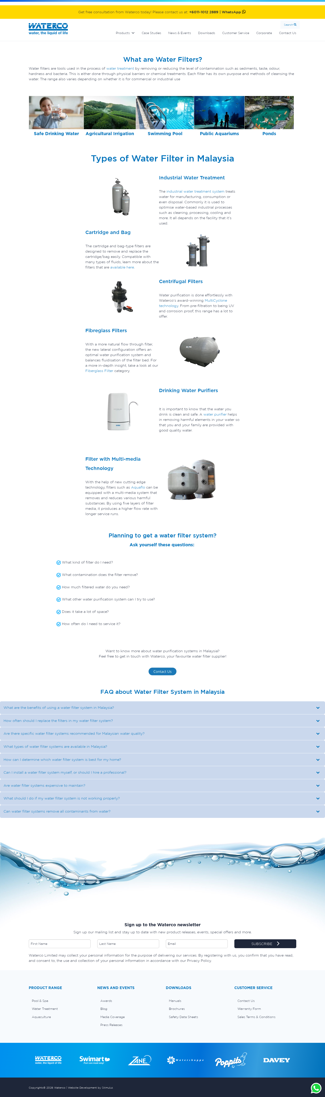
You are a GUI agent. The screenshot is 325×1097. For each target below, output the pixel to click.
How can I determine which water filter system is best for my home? (62, 759)
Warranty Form (249, 1009)
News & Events (179, 33)
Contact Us (287, 33)
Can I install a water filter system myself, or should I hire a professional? (65, 772)
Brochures (177, 1009)
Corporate (264, 33)
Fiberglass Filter (99, 371)
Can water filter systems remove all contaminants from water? (57, 811)
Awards (106, 1001)
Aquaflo (138, 487)
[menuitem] (60, 1001)
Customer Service (235, 33)
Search (288, 24)
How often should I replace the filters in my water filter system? (58, 721)
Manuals (175, 1001)
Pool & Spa (40, 1001)
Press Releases (111, 1025)
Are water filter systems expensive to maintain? (44, 785)
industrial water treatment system (194, 191)
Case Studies (151, 33)
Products (123, 33)
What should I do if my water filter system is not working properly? (62, 798)
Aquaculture (41, 1017)
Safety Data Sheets (183, 1017)
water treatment (120, 68)
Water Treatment (45, 1009)
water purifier (215, 414)
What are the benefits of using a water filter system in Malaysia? (59, 708)
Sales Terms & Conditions (256, 1017)
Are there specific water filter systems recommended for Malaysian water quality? (74, 733)
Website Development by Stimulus (90, 1087)
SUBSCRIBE (262, 944)
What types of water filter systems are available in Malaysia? (55, 746)
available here (121, 267)
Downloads (206, 33)
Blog (103, 1009)
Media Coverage (112, 1017)
